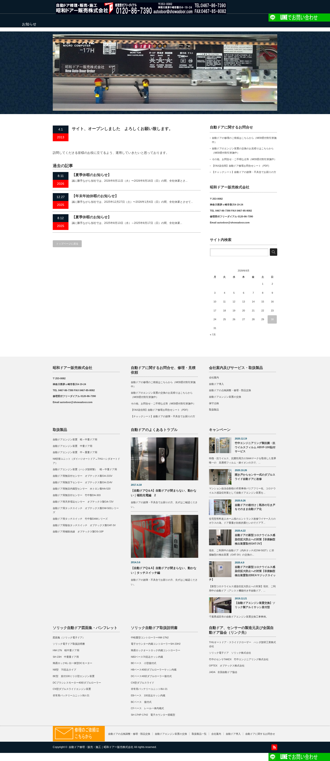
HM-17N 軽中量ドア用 (66, 650)
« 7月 (213, 334)
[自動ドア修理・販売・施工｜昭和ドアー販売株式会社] (141, 12)
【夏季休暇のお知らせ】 (91, 175)
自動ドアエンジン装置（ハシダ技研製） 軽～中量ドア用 (85, 469)
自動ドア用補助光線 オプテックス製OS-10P (78, 531)
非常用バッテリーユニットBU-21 (71, 695)
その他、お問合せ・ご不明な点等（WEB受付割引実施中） (244, 159)
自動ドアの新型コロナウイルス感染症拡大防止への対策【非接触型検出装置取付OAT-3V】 (255, 539)
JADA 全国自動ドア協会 (223, 672)
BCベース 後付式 (141, 702)
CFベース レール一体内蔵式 (147, 708)
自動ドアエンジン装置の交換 (225, 396)
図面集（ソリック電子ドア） (69, 637)
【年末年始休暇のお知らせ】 (95, 196)
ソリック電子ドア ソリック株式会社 (230, 652)
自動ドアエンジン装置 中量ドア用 (72, 446)
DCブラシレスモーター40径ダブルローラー (77, 682)
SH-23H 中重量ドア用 (66, 656)
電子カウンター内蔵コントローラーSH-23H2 (155, 643)
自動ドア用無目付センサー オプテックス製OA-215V (82, 475)
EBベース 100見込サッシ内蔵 (148, 695)
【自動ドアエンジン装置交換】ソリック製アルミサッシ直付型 (255, 605)
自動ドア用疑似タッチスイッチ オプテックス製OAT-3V (84, 525)
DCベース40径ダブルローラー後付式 (151, 676)
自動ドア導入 (216, 384)
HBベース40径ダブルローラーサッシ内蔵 (153, 669)
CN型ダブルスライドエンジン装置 (72, 689)
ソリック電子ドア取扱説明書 (69, 643)
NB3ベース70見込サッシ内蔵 (147, 656)
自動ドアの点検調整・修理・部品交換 (230, 390)
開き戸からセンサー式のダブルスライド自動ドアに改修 (255, 477)
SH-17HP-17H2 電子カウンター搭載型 (153, 714)
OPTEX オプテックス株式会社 (226, 665)
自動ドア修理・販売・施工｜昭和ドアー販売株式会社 (101, 747)
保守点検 (214, 403)
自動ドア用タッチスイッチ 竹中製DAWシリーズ (80, 518)
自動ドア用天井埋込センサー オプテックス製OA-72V (83, 501)
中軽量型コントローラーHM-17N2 (150, 637)
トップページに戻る (67, 243)
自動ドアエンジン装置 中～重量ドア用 (75, 452)
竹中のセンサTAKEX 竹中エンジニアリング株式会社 (238, 659)
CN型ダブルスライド (142, 682)
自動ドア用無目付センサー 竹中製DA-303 (77, 495)
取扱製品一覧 (199, 733)
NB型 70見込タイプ (64, 669)
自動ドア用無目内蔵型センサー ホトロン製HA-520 (81, 488)
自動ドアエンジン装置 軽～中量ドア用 (76, 439)
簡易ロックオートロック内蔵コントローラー (155, 650)
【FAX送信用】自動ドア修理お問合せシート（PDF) (240, 165)
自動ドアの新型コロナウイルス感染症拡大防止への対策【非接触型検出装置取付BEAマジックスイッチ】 (242, 573)
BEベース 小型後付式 (143, 663)
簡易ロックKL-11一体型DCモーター (72, 663)
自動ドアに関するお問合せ (260, 733)
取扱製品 (214, 409)
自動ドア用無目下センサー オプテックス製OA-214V (82, 482)
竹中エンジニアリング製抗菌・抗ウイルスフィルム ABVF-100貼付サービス (255, 447)
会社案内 (214, 377)
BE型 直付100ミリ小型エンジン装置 (74, 676)
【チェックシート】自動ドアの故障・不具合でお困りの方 (244, 172)
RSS (274, 747)
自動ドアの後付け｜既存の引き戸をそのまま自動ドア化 (255, 507)
